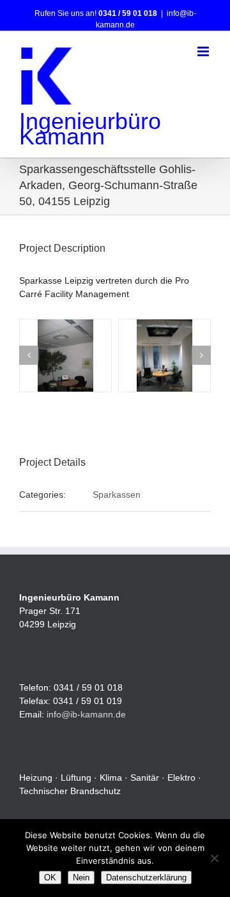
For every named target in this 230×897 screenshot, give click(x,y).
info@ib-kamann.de (86, 714)
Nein (81, 877)
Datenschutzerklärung (146, 877)
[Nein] (214, 858)
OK (50, 877)
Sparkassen (117, 494)
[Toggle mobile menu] (204, 51)
